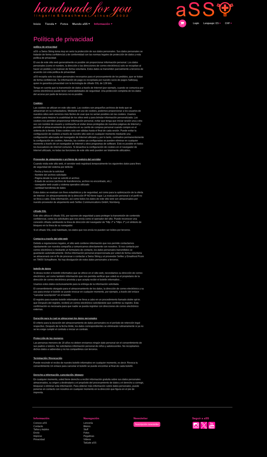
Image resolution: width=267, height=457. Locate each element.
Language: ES (211, 23)
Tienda (50, 23)
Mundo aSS (80, 23)
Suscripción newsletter (147, 424)
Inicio (37, 23)
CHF (227, 23)
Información (102, 23)
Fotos (64, 23)
